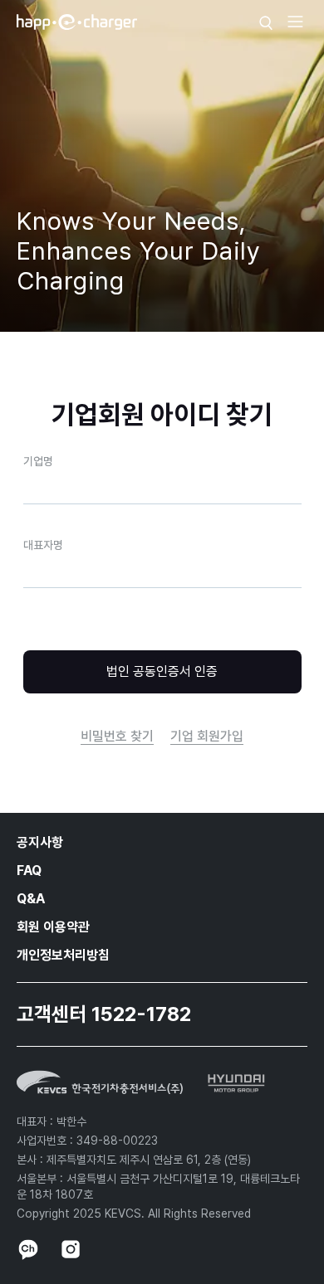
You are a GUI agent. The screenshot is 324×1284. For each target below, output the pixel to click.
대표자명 (43, 545)
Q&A (31, 899)
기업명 (38, 461)
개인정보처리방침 (63, 955)
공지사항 (40, 842)
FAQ (29, 870)
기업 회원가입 (206, 736)
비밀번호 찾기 (117, 736)
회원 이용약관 (53, 927)
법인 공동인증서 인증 (162, 671)
